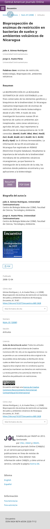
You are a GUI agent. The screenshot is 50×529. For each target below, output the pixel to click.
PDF (8, 266)
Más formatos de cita (13, 308)
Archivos (14, 15)
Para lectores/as (11, 501)
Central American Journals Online (24, 2)
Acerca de (34, 463)
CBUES (36, 443)
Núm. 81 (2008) (27, 15)
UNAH (28, 443)
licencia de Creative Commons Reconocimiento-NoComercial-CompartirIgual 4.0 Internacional (21, 390)
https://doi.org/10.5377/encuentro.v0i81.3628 (22, 303)
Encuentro (12, 8)
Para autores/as (10, 505)
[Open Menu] (3, 8)
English (7, 480)
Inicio (5, 15)
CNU (22, 443)
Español (8, 484)
